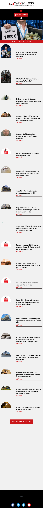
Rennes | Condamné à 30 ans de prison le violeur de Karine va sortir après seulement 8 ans (28, 247)
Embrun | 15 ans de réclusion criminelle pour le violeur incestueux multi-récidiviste (28, 101)
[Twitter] (18, 505)
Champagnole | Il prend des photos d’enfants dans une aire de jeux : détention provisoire (28, 391)
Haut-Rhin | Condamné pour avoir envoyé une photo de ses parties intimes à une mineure (27, 302)
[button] (21, 11)
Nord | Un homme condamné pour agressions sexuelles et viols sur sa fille (28, 321)
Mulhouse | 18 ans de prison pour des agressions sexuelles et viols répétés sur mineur (27, 173)
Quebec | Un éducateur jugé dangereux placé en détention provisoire (26, 136)
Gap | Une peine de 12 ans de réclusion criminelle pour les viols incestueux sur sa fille (28, 210)
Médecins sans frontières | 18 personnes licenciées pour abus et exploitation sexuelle (28, 375)
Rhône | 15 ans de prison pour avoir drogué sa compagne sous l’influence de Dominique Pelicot (28, 339)
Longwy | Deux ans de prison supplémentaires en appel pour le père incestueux (28, 265)
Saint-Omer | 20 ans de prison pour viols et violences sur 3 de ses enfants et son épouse (28, 228)
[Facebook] (13, 505)
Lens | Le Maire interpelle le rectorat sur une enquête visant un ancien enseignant (29, 357)
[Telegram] (23, 505)
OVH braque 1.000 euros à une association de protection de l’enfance (26, 54)
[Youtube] (29, 505)
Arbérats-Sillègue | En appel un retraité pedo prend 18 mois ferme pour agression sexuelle (28, 118)
